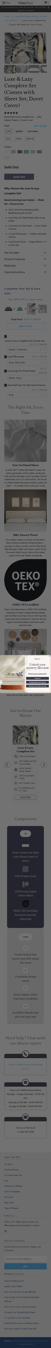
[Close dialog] (50, 656)
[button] (37, 678)
